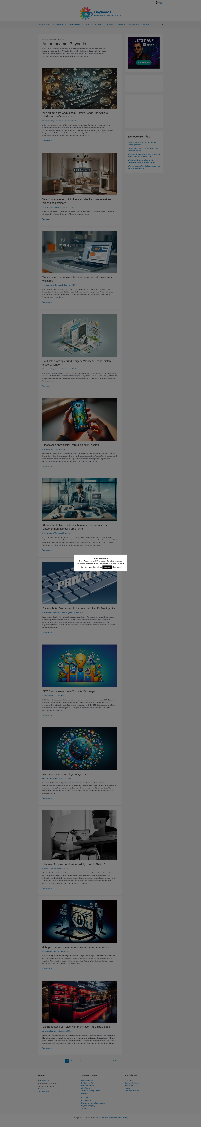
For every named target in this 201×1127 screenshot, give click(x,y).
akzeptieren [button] (107, 567)
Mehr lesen (116, 567)
